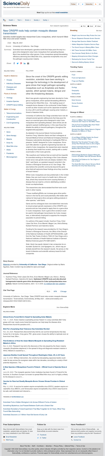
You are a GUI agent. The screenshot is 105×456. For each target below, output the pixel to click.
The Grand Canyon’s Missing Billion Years (85, 47)
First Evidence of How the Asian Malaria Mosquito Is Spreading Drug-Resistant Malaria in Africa (33, 342)
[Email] (28, 63)
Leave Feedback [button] (79, 437)
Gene (8, 132)
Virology (9, 97)
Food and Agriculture (78, 78)
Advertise (49, 446)
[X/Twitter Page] (83, 4)
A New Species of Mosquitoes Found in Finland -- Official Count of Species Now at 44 (35, 368)
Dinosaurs (75, 106)
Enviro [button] (27, 20)
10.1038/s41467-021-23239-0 (54, 283)
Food (73, 75)
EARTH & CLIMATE (75, 84)
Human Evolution (77, 103)
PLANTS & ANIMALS (76, 71)
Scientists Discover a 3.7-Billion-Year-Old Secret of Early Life (25, 414)
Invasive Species (12, 101)
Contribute (40, 446)
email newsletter (61, 12)
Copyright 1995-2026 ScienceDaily (16, 449)
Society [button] (36, 20)
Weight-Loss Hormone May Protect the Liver (86, 35)
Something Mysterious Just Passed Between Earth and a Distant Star (28, 405)
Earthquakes (76, 93)
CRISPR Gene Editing (14, 105)
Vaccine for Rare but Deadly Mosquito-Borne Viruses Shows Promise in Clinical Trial (34, 382)
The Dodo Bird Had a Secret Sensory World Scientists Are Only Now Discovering (86, 165)
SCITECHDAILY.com (18, 397)
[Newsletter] (100, 4)
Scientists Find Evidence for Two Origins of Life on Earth (85, 160)
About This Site (25, 446)
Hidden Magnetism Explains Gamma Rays (85, 44)
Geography (75, 90)
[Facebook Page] (79, 4)
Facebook (43, 435)
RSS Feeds (9, 440)
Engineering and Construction (12, 118)
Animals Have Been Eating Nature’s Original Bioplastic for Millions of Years (86, 130)
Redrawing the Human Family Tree (83, 59)
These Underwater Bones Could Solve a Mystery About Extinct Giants (85, 147)
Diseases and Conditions (11, 88)
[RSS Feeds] (96, 4)
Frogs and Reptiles (78, 81)
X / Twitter (43, 438)
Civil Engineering (12, 122)
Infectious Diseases (13, 83)
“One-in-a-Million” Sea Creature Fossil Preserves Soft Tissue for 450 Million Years (86, 121)
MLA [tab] (48, 291)
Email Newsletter (11, 437)
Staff (33, 446)
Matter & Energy (10, 109)
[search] (100, 20)
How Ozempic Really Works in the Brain (85, 53)
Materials (6, 264)
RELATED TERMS (9, 127)
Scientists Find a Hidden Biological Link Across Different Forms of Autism (29, 402)
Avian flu (9, 142)
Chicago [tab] (63, 291)
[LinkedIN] (24, 63)
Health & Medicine (10, 76)
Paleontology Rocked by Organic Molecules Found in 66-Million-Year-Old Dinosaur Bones (86, 155)
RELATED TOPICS (9, 71)
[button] (83, 26)
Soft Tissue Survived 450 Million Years (84, 50)
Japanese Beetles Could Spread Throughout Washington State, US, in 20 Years (34, 355)
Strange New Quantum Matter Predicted (85, 41)
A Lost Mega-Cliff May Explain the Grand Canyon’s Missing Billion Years (85, 138)
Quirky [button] (45, 20)
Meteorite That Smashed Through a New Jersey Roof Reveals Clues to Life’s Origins (86, 143)
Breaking (73, 30)
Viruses (9, 80)
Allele (8, 150)
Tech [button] (19, 20)
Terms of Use (80, 446)
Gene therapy (11, 135)
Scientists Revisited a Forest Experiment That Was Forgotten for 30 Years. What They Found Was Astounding (34, 410)
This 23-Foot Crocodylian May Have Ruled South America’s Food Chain (85, 125)
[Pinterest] (21, 63)
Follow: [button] (73, 4)
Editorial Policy (69, 446)
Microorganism (11, 157)
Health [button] (11, 20)
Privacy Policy (58, 446)
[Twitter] (17, 63)
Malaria (9, 139)
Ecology (74, 87)
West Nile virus (11, 146)
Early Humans (76, 100)
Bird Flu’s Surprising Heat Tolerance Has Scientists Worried (26, 329)
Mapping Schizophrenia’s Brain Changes (85, 56)
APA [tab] (55, 291)
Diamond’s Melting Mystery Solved (83, 62)
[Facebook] (14, 63)
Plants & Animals (10, 93)
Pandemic (10, 153)
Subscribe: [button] (89, 4)
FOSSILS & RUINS (75, 97)
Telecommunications (13, 113)
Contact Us (77, 440)
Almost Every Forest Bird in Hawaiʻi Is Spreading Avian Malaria (27, 317)
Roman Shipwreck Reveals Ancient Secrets (86, 38)
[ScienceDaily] (16, 3)
